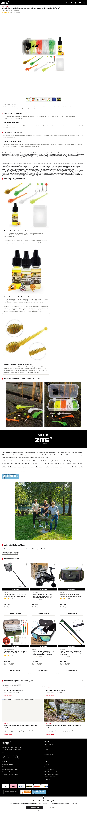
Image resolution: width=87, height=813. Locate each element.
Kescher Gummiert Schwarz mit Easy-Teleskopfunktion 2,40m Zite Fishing (15, 595)
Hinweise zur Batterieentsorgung (10, 774)
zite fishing (5, 549)
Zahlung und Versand (7, 764)
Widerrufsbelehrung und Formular (10, 769)
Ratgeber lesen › (8, 695)
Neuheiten (47, 747)
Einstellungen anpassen (43, 810)
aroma (49, 549)
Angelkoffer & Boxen (50, 754)
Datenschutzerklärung (50, 776)
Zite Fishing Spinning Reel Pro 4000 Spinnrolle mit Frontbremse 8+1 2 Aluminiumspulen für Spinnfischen (42, 596)
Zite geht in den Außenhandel (55, 690)
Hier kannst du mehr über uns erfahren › (13, 471)
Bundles (47, 749)
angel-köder (11, 549)
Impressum (47, 779)
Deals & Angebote (49, 744)
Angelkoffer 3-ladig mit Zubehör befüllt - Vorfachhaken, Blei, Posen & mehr (15, 652)
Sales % (47, 756)
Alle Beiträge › (81, 681)
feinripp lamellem (39, 549)
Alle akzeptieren (34, 807)
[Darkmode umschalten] (67, 3)
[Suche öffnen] (71, 3)
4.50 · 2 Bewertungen (11, 12)
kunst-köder (31, 549)
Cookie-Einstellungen (7, 771)
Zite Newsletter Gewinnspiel (13, 690)
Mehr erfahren (73, 803)
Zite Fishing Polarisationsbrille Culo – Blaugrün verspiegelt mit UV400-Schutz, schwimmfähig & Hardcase (43, 653)
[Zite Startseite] (5, 3)
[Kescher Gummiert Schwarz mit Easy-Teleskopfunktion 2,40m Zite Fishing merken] (26, 564)
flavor (45, 549)
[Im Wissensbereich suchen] (19, 685)
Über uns (47, 764)
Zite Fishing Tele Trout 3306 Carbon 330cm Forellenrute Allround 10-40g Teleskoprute (70, 653)
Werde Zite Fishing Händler (51, 771)
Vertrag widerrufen (11, 792)
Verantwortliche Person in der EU (10, 554)
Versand (12, 606)
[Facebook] (17, 757)
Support (4, 767)
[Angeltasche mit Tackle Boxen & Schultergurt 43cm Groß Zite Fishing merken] (82, 564)
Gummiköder (48, 751)
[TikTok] (13, 757)
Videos (46, 767)
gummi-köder (18, 549)
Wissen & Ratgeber (49, 769)
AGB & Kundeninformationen (52, 774)
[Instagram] (4, 757)
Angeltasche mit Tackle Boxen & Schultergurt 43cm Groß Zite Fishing (70, 595)
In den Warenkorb (15, 613)
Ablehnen (52, 807)
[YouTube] (8, 757)
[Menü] (84, 3)
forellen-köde (25, 549)
